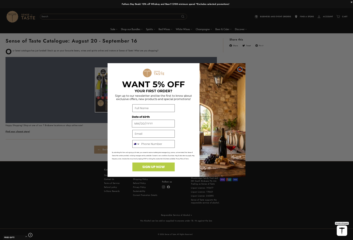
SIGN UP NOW (153, 167)
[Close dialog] (240, 69)
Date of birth (141, 117)
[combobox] (136, 144)
